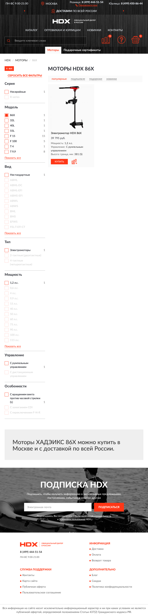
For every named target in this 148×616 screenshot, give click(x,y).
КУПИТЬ (59, 161)
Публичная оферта (34, 586)
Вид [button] (8, 167)
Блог (95, 575)
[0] (135, 40)
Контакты (115, 30)
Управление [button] (14, 355)
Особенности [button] (16, 386)
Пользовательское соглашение (41, 592)
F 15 (12, 136)
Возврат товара (101, 560)
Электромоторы (20, 250)
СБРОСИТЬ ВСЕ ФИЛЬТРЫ (25, 75)
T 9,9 (13, 151)
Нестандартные (20, 175)
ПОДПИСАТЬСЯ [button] (108, 507)
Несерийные (18, 92)
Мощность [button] (13, 275)
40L (12, 125)
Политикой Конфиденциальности (93, 516)
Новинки (94, 30)
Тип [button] (7, 242)
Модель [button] (11, 107)
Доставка (97, 549)
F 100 (13, 141)
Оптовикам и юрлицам (62, 30)
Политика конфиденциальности (112, 586)
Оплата (96, 555)
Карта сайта (29, 581)
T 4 (12, 146)
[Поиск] (8, 40)
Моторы (53, 50)
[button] (86, 5)
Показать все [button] (13, 158)
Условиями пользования (72, 519)
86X (12, 115)
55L (12, 131)
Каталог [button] (31, 30)
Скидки (96, 581)
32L (12, 120)
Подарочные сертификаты (82, 50)
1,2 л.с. (14, 283)
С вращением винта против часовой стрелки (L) (25, 398)
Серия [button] (10, 84)
